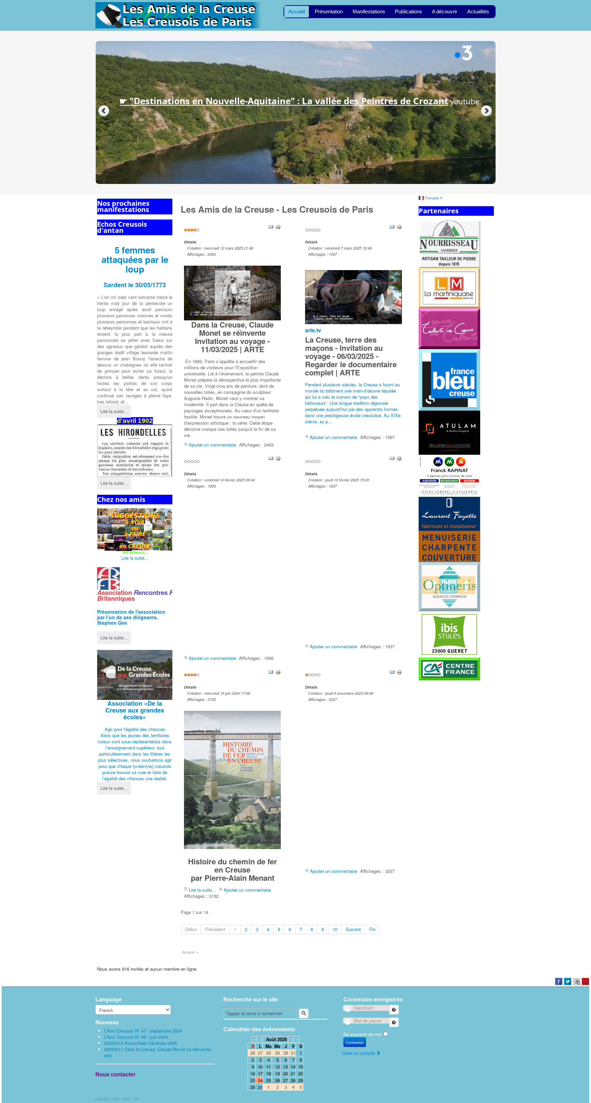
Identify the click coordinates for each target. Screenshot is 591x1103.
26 (277, 1080)
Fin (372, 929)
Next (487, 111)
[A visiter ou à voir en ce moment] (134, 531)
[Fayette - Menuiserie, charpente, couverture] (449, 529)
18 (268, 1073)
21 (293, 1073)
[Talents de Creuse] (449, 328)
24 (260, 1080)
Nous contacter (115, 1074)
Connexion (355, 1042)
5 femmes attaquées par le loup (135, 259)
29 (300, 1080)
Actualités (478, 11)
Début (191, 929)
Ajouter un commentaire (212, 444)
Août (271, 1039)
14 (293, 1066)
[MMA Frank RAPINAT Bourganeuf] (449, 475)
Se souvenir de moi (362, 1034)
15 (300, 1066)
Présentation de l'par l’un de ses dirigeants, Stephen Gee (131, 617)
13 (285, 1066)
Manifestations (369, 11)
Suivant (353, 929)
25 (268, 1080)
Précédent (215, 929)
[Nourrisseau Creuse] (449, 243)
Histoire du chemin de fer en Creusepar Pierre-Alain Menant (232, 869)
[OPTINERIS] (449, 586)
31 (260, 1087)
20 (285, 1073)
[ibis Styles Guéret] (449, 633)
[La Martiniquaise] (449, 287)
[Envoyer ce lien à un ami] (271, 226)
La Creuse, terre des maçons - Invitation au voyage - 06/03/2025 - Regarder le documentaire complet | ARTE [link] (351, 356)
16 (252, 1073)
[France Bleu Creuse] (449, 379)
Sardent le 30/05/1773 (135, 284)
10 (334, 929)
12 (277, 1066)
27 (285, 1080)
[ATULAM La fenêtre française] (449, 432)
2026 (282, 1039)
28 (293, 1080)
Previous (103, 111)
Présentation (329, 11)
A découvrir (444, 11)
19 (277, 1073)
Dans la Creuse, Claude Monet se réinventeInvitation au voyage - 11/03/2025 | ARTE (232, 336)
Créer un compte (359, 1053)
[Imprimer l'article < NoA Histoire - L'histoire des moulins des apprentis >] (399, 458)
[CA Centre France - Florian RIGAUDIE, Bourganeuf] (449, 668)
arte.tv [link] (313, 330)
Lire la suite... (114, 411)
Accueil (296, 11)
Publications (408, 11)
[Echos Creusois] (134, 450)
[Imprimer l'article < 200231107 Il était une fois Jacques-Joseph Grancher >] (399, 671)
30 (252, 1087)
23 (252, 1080)
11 (268, 1066)
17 (260, 1073)
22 (300, 1073)
